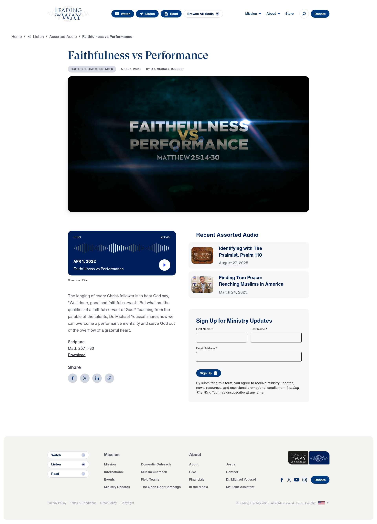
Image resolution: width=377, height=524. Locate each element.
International (114, 471)
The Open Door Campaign (161, 486)
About (194, 464)
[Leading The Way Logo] (68, 14)
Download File (77, 280)
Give (192, 471)
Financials (196, 479)
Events (109, 479)
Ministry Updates (117, 486)
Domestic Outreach (156, 464)
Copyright (127, 503)
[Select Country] (324, 503)
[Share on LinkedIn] (97, 378)
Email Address (207, 348)
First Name (204, 329)
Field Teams (150, 479)
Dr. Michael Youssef (241, 479)
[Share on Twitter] (85, 378)
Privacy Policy (57, 503)
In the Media (198, 486)
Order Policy (108, 503)
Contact (232, 471)
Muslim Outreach (154, 471)
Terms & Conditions (83, 503)
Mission (110, 464)
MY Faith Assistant (240, 486)
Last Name (259, 329)
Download (77, 355)
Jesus (230, 464)
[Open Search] (304, 13)
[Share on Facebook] (72, 378)
